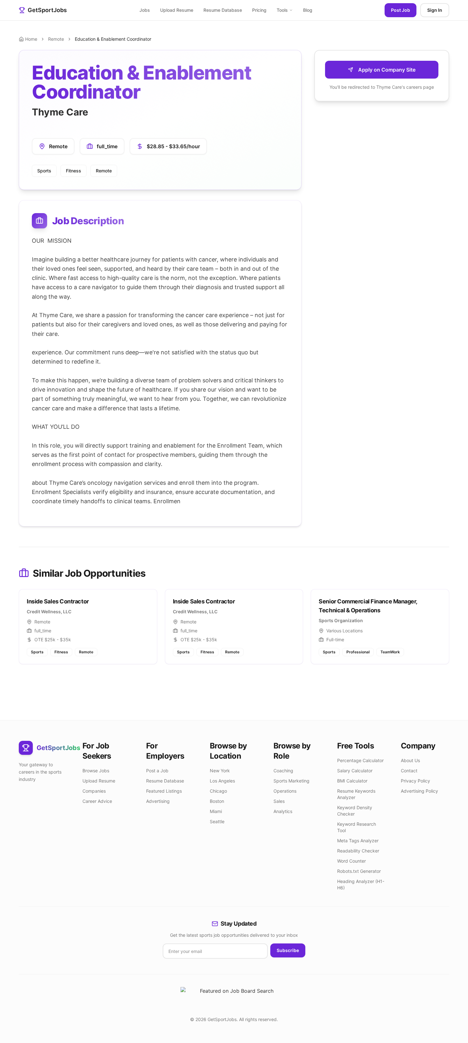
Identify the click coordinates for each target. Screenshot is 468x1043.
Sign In (434, 10)
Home (31, 39)
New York (220, 770)
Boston (217, 801)
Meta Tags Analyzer (358, 840)
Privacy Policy (415, 780)
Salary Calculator (354, 770)
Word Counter (351, 861)
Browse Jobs (95, 770)
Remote (56, 39)
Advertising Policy (419, 791)
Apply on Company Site (386, 69)
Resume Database (222, 10)
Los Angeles (222, 780)
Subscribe (288, 950)
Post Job (400, 10)
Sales (279, 801)
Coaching (283, 770)
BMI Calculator (352, 780)
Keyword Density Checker (354, 811)
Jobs (144, 10)
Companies (94, 791)
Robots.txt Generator (359, 871)
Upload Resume (176, 10)
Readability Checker (358, 850)
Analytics (282, 811)
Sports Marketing (291, 780)
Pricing (259, 10)
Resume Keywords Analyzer (356, 794)
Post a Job (157, 770)
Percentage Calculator (360, 760)
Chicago (218, 791)
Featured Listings (164, 791)
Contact (409, 770)
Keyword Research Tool (356, 827)
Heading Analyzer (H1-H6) (360, 884)
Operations (284, 791)
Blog (307, 10)
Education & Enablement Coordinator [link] (113, 39)
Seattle (217, 821)
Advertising (158, 801)
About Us (410, 760)
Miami (216, 811)
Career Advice (97, 801)
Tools (282, 10)
